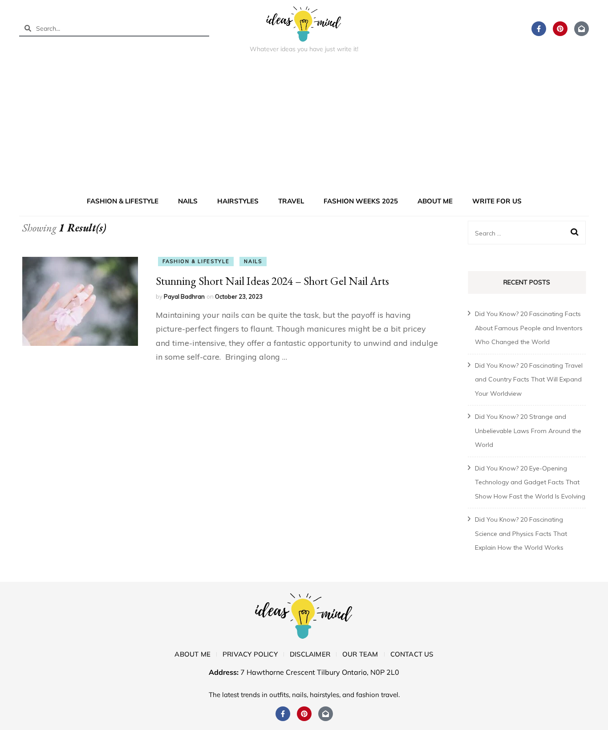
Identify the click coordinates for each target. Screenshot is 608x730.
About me (435, 201)
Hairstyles (238, 201)
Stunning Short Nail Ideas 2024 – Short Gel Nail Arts (272, 280)
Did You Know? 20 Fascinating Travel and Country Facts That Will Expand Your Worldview (529, 379)
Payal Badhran (184, 296)
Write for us (497, 201)
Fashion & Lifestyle (122, 201)
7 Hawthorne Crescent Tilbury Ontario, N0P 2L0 (319, 672)
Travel (291, 201)
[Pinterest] (560, 28)
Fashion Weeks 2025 (361, 201)
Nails (188, 201)
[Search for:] (521, 233)
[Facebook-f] (538, 28)
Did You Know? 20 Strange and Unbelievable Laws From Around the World (528, 431)
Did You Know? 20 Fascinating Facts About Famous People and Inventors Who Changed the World (529, 328)
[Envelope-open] (581, 28)
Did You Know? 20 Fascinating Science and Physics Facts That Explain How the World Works (521, 533)
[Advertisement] (304, 126)
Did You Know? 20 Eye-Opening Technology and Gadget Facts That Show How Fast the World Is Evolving (530, 482)
